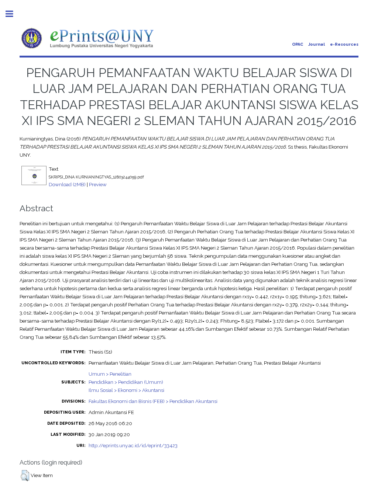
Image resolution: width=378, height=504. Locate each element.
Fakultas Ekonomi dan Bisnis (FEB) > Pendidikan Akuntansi (153, 401)
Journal (316, 44)
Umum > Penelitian (110, 374)
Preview (98, 184)
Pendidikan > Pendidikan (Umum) (126, 382)
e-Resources (344, 44)
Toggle (13, 14)
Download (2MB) (67, 184)
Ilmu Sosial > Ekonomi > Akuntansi (126, 390)
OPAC (297, 44)
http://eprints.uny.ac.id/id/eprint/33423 (133, 445)
